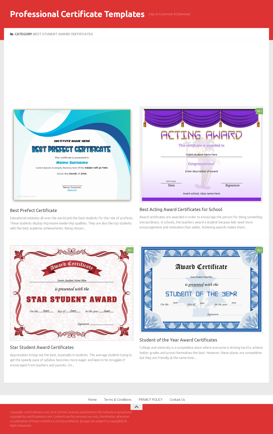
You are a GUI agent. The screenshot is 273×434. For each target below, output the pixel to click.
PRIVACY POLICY (150, 399)
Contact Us (177, 399)
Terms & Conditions (118, 399)
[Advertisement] (139, 76)
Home (92, 399)
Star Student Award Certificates (42, 347)
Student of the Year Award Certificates (178, 339)
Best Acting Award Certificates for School (180, 209)
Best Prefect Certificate (33, 210)
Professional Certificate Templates (77, 14)
